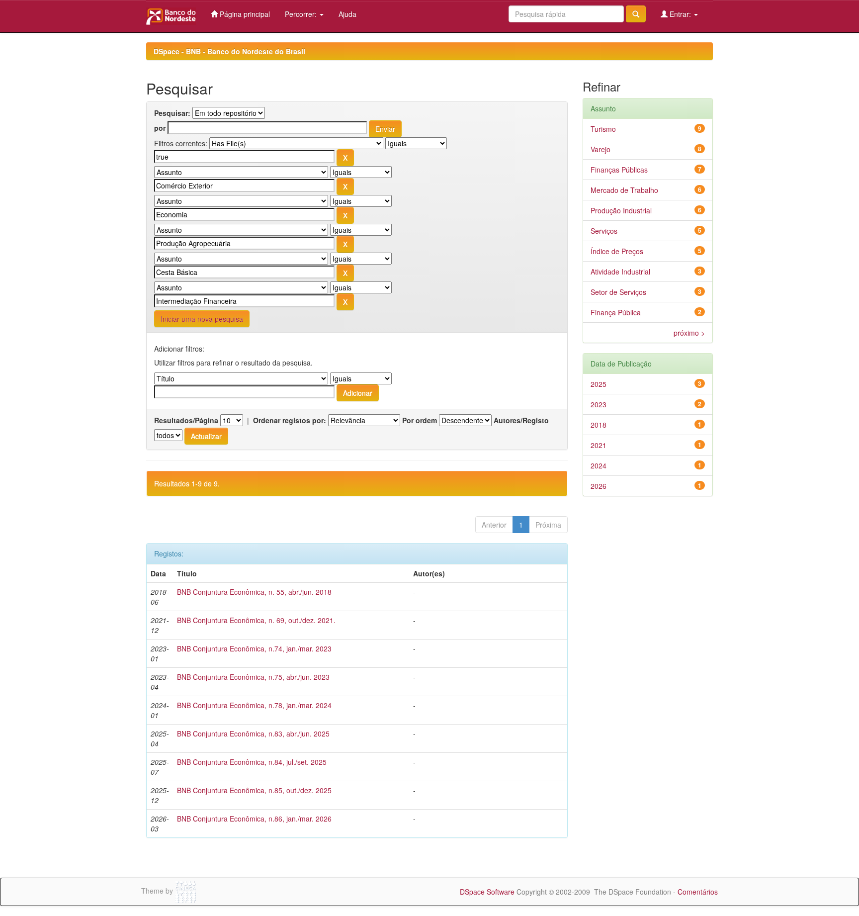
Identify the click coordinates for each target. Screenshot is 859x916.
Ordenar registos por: (289, 420)
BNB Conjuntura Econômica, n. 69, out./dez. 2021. (256, 620)
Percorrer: (302, 14)
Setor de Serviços (618, 292)
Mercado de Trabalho (624, 190)
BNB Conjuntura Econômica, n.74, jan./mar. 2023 (254, 648)
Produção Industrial (621, 210)
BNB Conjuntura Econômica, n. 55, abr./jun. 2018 (254, 592)
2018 (598, 425)
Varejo (600, 149)
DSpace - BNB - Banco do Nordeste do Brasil (229, 51)
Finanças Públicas (619, 170)
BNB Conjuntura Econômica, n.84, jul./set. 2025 (252, 762)
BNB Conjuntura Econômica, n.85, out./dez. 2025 (254, 790)
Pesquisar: (172, 113)
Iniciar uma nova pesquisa (202, 319)
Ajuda (347, 14)
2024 (598, 465)
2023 (598, 404)
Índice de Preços (617, 251)
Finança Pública (616, 312)
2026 (598, 486)
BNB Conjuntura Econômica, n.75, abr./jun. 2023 (253, 677)
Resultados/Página (186, 420)
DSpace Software (487, 892)
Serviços (604, 231)
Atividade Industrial (620, 271)
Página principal (244, 14)
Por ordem (419, 420)
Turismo (603, 129)
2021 (598, 445)
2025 (598, 384)
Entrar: (680, 14)
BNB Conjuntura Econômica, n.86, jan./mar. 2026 (254, 819)
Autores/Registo (521, 420)
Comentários (698, 892)
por (160, 128)
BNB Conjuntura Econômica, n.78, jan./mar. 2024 (254, 705)
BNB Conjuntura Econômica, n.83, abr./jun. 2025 (253, 733)
